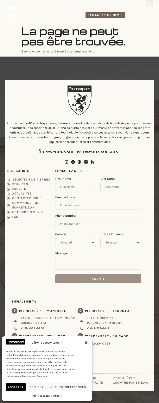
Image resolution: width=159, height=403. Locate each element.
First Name (63, 179)
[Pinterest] (126, 3)
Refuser (36, 387)
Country (61, 234)
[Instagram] (113, 3)
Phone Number (65, 215)
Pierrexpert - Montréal (42, 311)
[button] (86, 343)
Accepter (15, 387)
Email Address (65, 197)
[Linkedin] (133, 3)
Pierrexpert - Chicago (107, 336)
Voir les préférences (68, 387)
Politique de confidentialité (47, 395)
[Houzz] (139, 3)
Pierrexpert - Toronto (107, 311)
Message (61, 253)
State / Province (111, 234)
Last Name (107, 179)
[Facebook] (120, 3)
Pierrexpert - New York (42, 336)
